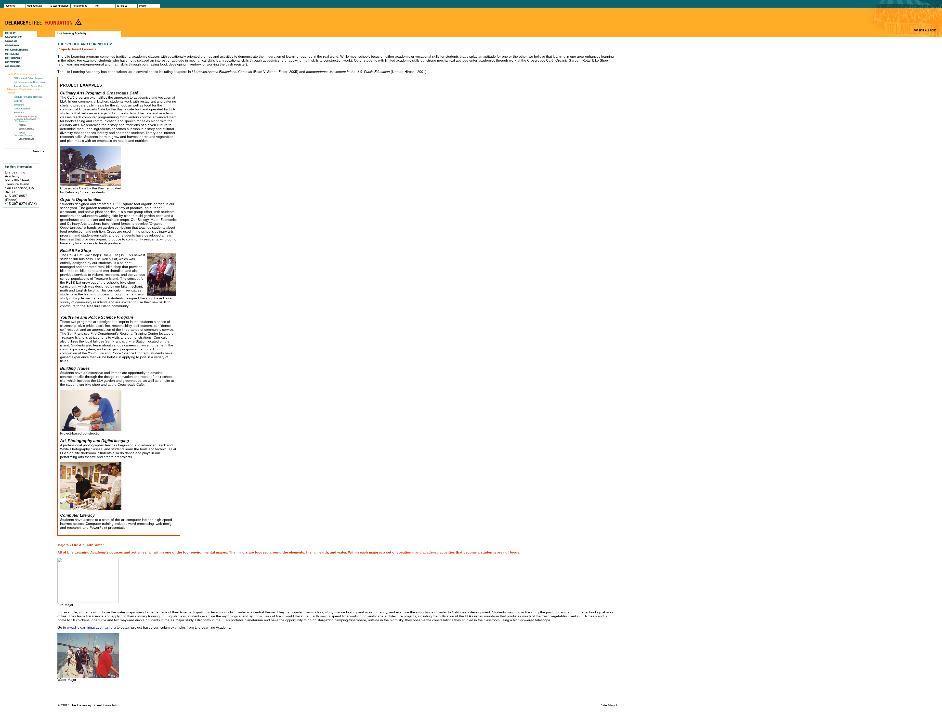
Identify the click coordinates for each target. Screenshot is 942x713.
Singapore (19, 105)
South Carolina (26, 129)
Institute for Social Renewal (28, 97)
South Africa (20, 112)
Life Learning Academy (25, 116)
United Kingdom (22, 108)
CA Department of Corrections (29, 82)
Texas (22, 133)
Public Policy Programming (22, 74)
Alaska (22, 125)
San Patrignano (26, 139)
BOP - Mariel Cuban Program (28, 78)
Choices (18, 101)
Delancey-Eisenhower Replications (25, 120)
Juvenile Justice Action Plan (28, 86)
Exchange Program (23, 135)
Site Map (608, 705)
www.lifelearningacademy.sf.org (91, 627)
